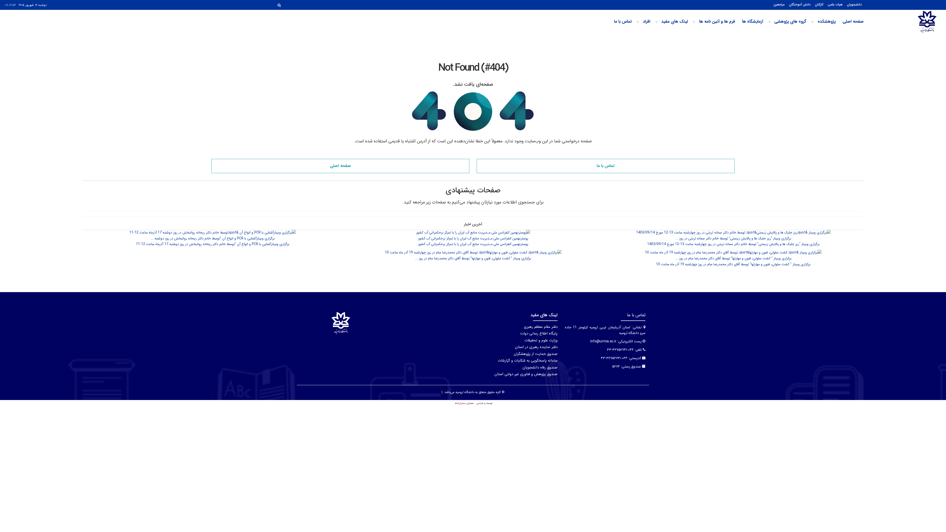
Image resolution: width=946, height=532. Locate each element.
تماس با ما (623, 21)
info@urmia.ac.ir (603, 341)
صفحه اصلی (853, 21)
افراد (646, 21)
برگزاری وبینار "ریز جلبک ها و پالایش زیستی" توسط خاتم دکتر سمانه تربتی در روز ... (733, 238)
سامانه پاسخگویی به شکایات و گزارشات (527, 361)
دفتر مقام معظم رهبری (540, 327)
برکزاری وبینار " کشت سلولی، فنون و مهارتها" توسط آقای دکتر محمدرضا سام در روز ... (733, 258)
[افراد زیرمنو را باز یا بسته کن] (638, 22)
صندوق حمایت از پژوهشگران (535, 354)
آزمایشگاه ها (752, 21)
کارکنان (819, 4)
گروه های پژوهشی (790, 21)
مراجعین (779, 4)
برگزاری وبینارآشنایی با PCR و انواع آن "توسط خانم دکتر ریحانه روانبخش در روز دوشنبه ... (213, 238)
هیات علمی (835, 4)
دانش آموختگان (800, 4)
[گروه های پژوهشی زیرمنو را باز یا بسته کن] (769, 22)
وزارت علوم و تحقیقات (540, 340)
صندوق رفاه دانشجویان (540, 367)
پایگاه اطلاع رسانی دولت (538, 333)
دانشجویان (854, 4)
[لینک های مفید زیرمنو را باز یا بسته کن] (656, 22)
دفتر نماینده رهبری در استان (536, 347)
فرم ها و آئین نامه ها (717, 21)
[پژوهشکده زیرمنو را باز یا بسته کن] (812, 22)
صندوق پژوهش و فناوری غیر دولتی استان (525, 374)
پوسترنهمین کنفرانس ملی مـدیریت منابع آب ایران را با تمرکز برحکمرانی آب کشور (473, 238)
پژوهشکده (827, 21)
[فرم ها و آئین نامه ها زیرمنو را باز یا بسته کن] (694, 22)
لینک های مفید (674, 21)
